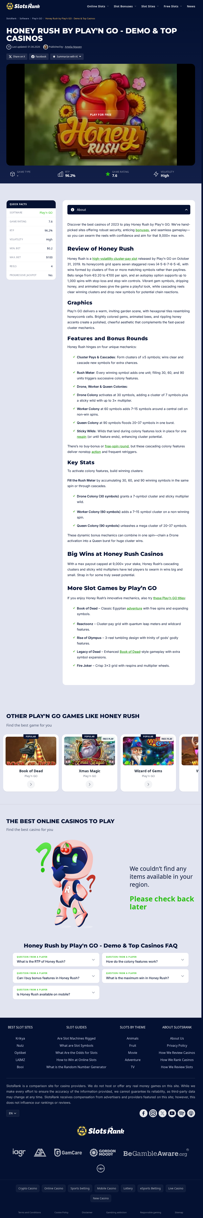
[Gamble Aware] (156, 1153)
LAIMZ (20, 1060)
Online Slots (96, 6)
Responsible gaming (150, 1212)
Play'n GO (46, 212)
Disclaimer (87, 1212)
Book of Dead (130, 652)
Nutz (20, 1045)
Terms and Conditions (29, 1212)
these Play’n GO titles (169, 598)
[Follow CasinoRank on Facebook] (143, 1113)
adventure (134, 608)
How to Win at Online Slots (76, 1060)
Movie (132, 1052)
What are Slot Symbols (76, 1045)
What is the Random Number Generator (76, 1067)
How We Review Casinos (177, 1052)
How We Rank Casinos (177, 1060)
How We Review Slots (177, 1067)
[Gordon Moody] (103, 1153)
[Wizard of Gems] (148, 763)
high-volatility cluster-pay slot (114, 259)
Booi (20, 1067)
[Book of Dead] (31, 763)
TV (133, 1067)
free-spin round (117, 446)
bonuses (142, 230)
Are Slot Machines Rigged (76, 1038)
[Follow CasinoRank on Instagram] (153, 1113)
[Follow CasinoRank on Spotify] (182, 1113)
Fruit (132, 1045)
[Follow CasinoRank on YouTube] (172, 1113)
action (96, 452)
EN (11, 1113)
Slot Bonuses (123, 6)
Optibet (20, 1052)
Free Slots (171, 6)
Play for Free (101, 114)
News (191, 6)
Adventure (133, 1060)
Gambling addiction (116, 1212)
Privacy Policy (177, 1045)
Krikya (20, 1038)
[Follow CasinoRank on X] (163, 1113)
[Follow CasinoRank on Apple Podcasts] (191, 1113)
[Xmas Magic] (89, 763)
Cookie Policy (61, 1212)
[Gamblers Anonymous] (40, 1153)
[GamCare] (68, 1153)
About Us (177, 1038)
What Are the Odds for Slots (77, 1052)
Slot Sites (148, 6)
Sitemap (179, 1212)
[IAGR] (19, 1153)
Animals (133, 1038)
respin (81, 437)
